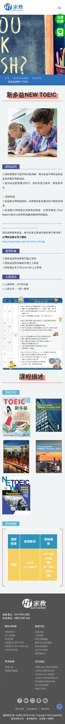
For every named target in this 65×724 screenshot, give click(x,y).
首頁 (7, 78)
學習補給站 (40, 653)
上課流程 (39, 635)
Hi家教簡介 (10, 632)
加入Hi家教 (10, 635)
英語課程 (37, 78)
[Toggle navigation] (59, 8)
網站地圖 (19, 709)
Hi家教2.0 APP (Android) (16, 646)
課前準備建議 (41, 639)
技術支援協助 (41, 646)
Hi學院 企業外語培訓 (44, 670)
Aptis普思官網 (42, 685)
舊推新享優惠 (11, 670)
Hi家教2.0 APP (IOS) (14, 642)
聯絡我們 (45, 709)
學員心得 (9, 667)
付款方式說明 (41, 650)
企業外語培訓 (11, 650)
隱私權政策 (32, 709)
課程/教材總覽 (21, 78)
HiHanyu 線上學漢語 (44, 674)
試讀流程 (39, 632)
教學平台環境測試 (43, 642)
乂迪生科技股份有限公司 (46, 678)
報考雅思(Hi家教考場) (45, 681)
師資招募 (9, 639)
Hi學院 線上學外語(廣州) (46, 667)
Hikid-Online (40, 688)
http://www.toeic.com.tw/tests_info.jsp (23, 241)
